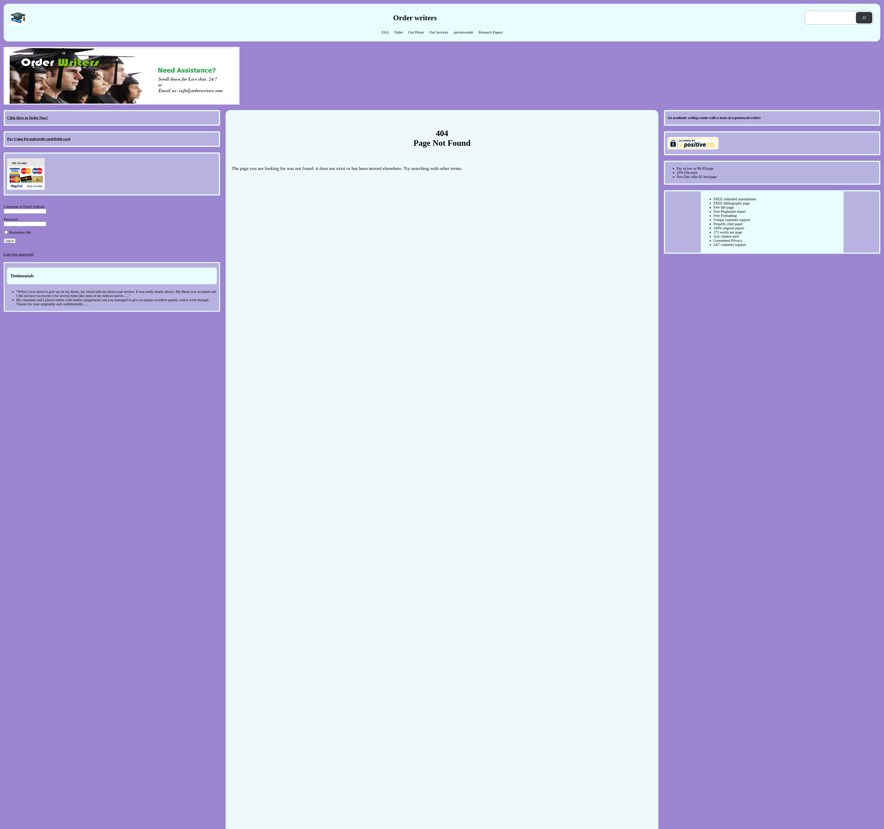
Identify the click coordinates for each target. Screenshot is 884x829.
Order (398, 32)
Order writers (415, 18)
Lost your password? (19, 254)
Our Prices (416, 32)
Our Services (438, 32)
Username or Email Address (24, 207)
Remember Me (19, 232)
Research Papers (491, 32)
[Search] (864, 17)
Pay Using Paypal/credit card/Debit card (38, 139)
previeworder (463, 32)
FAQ (385, 32)
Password (11, 219)
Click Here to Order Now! (27, 118)
